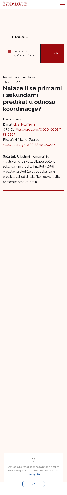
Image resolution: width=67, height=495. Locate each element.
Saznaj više (34, 474)
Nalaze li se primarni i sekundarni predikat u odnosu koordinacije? (32, 98)
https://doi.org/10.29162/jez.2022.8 (29, 145)
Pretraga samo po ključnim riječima (24, 53)
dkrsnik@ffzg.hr (24, 124)
